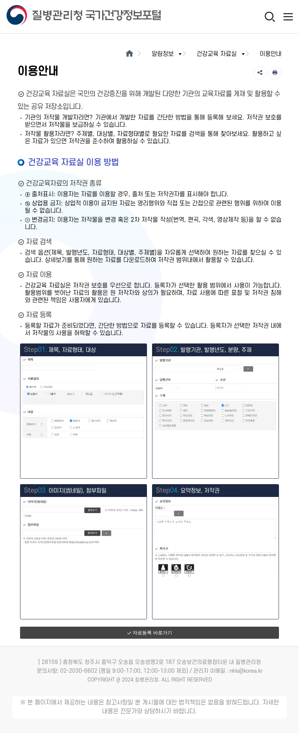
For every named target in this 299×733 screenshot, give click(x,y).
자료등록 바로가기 (152, 632)
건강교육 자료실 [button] (217, 54)
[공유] (260, 73)
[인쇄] (274, 73)
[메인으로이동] (129, 54)
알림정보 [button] (163, 54)
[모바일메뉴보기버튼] (288, 16)
